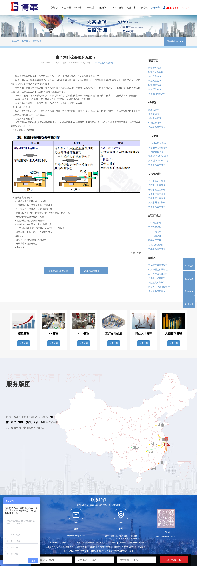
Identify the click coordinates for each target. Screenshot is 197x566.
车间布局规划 (154, 231)
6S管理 (77, 7)
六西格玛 (143, 7)
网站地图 (142, 542)
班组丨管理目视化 (156, 198)
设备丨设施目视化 (156, 194)
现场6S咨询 (153, 110)
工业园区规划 (154, 223)
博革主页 (15, 41)
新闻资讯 (37, 41)
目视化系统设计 (155, 244)
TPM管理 (89, 7)
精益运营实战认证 (156, 282)
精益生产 (101, 63)
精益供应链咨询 (155, 72)
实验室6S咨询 (155, 118)
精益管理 (66, 7)
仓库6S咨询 (153, 114)
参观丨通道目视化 (156, 202)
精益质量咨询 (154, 76)
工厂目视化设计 (110, 542)
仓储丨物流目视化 (156, 189)
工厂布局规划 (154, 227)
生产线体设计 (154, 236)
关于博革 (155, 7)
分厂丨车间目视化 (156, 181)
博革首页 (54, 7)
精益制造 (109, 63)
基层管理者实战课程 (158, 265)
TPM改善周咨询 (156, 152)
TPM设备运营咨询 (157, 143)
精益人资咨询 (154, 80)
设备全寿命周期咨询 (158, 147)
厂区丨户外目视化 (156, 185)
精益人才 (131, 7)
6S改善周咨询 (155, 122)
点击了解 (23, 343)
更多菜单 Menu (174, 41)
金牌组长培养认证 (156, 278)
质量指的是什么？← (94, 270)
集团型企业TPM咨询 (158, 160)
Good (95, 63)
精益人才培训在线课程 (159, 287)
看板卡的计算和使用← (59, 270)
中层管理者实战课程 (158, 269)
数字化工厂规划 (155, 240)
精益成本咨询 (154, 85)
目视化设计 (103, 7)
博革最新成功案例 (156, 93)
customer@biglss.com (76, 536)
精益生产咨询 (154, 68)
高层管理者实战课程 (158, 274)
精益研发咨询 (154, 89)
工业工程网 (98, 542)
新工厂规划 (117, 7)
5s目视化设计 (65, 542)
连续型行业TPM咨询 (158, 156)
